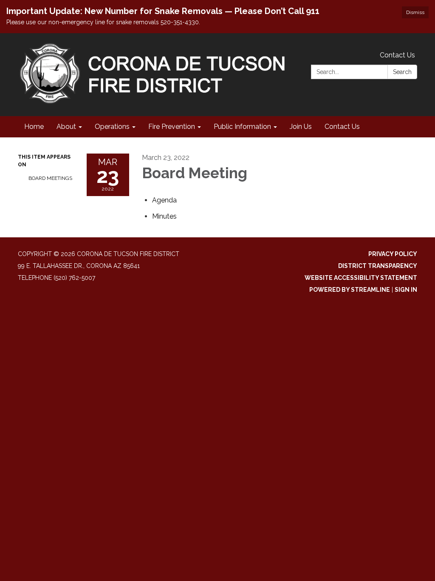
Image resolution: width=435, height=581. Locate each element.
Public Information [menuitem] (242, 126)
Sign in (406, 289)
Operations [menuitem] (112, 126)
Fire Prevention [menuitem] (171, 126)
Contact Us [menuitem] (342, 126)
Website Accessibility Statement (361, 277)
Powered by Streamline (349, 289)
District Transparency (377, 265)
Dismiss (415, 12)
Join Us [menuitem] (301, 126)
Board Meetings (50, 178)
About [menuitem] (66, 126)
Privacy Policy (392, 254)
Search (402, 71)
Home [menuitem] (34, 126)
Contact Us (397, 55)
